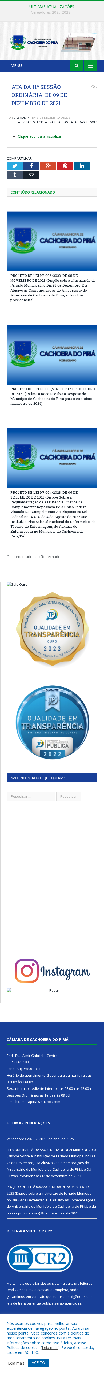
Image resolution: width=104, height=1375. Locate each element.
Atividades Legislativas (36, 122)
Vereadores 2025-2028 (25, 1138)
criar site (39, 1283)
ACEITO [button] (38, 1362)
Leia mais (50, 1347)
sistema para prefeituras (72, 1283)
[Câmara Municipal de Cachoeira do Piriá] (52, 41)
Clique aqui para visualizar (40, 136)
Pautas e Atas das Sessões (77, 122)
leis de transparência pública (30, 1303)
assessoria (43, 1289)
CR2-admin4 (22, 118)
